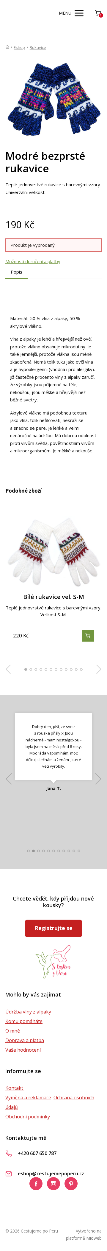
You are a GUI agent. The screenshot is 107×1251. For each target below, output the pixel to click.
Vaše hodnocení (23, 1050)
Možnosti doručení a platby (32, 261)
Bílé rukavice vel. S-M (53, 597)
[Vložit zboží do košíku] (88, 636)
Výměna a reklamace (28, 1097)
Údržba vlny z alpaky (28, 1011)
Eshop (19, 47)
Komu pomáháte (24, 1021)
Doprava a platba (24, 1040)
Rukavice (38, 47)
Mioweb (94, 1238)
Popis (16, 272)
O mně (12, 1031)
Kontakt (14, 1088)
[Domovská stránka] (7, 47)
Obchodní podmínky (27, 1116)
